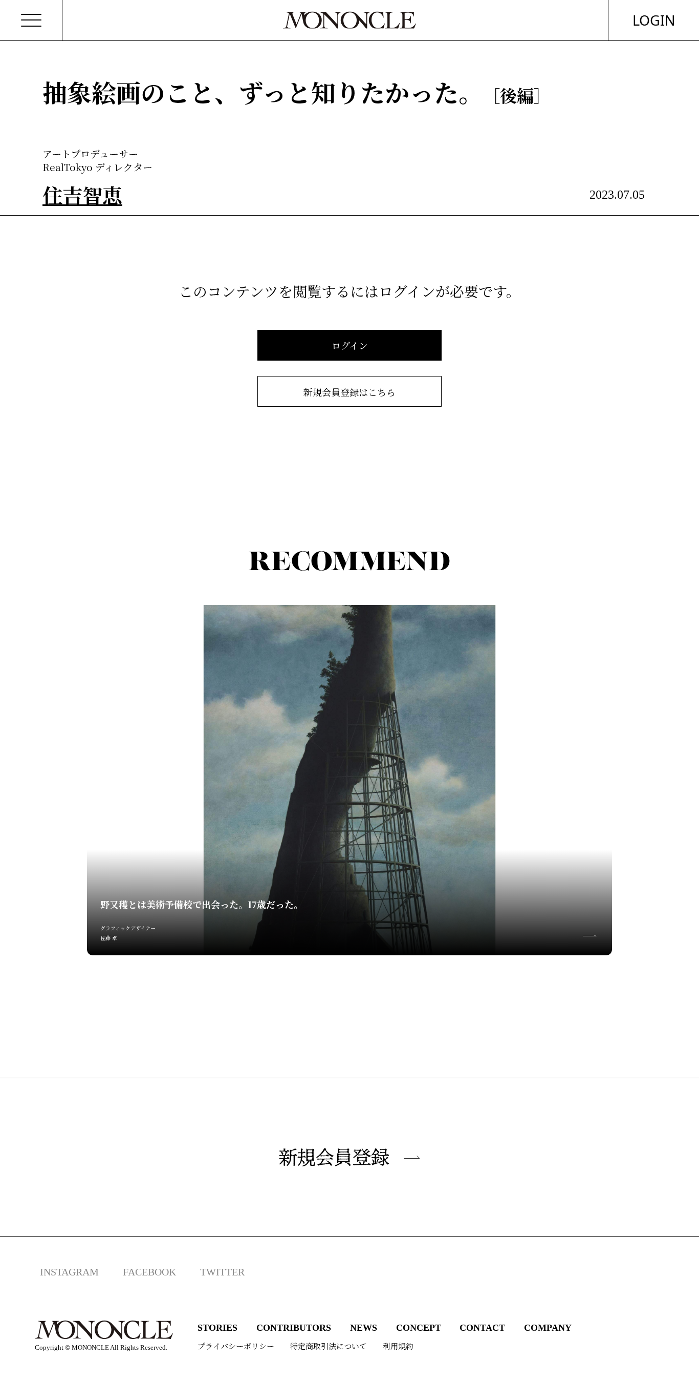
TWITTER (222, 1272)
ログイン (350, 345)
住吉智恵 (82, 194)
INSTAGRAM (69, 1272)
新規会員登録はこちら (349, 392)
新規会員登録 (334, 1157)
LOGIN (653, 20)
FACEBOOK (149, 1272)
